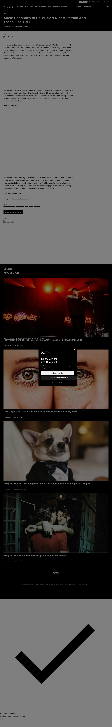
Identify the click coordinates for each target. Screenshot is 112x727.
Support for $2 (58, 373)
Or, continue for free (57, 383)
